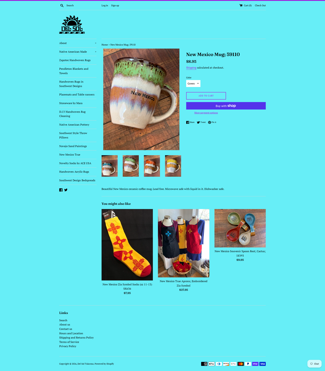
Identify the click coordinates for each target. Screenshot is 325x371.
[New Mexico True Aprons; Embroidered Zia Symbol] (183, 243)
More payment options (206, 112)
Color (188, 77)
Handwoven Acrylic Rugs (74, 171)
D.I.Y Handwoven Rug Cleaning (72, 114)
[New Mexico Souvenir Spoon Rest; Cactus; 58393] (240, 228)
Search (63, 320)
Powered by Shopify (104, 363)
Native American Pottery (74, 124)
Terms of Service (69, 342)
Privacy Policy (67, 346)
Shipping (191, 67)
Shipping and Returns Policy (76, 337)
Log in (105, 5)
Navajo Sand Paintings (73, 146)
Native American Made (77, 51)
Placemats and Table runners (76, 94)
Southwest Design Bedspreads (77, 180)
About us (64, 324)
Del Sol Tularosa (86, 363)
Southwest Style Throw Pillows (73, 135)
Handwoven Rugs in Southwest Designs (71, 84)
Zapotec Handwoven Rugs (75, 60)
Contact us (65, 329)
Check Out (260, 5)
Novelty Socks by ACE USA (75, 163)
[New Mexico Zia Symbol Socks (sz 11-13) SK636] (127, 245)
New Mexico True (69, 154)
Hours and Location (71, 333)
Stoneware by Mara (70, 103)
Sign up (115, 5)
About (77, 43)
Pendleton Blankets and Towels (73, 71)
